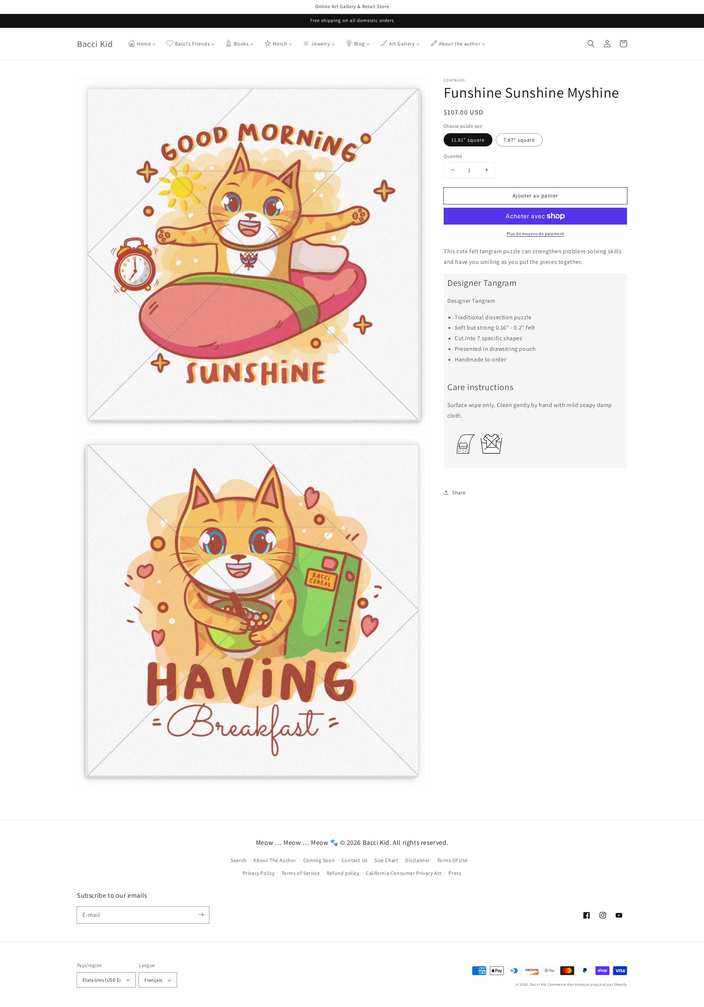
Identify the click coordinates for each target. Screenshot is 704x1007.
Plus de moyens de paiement (535, 233)
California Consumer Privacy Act (404, 873)
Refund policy (343, 873)
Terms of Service (301, 873)
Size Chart (386, 860)
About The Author (274, 860)
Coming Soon (319, 860)
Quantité (453, 156)
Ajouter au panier (535, 195)
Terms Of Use (452, 860)
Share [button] (459, 492)
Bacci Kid (538, 984)
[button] (591, 44)
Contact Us (355, 860)
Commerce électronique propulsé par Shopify (587, 984)
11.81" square (468, 139)
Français (153, 980)
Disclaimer (417, 860)
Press (454, 873)
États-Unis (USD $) (101, 980)
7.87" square (519, 139)
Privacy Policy (259, 873)
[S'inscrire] (201, 915)
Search (239, 860)
